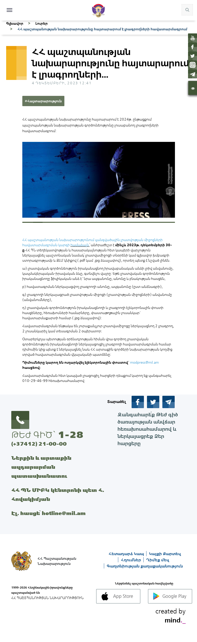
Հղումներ (131, 559)
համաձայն (80, 245)
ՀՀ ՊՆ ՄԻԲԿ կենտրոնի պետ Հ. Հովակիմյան (57, 494)
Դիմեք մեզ (157, 559)
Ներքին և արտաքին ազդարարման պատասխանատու (41, 467)
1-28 (70, 435)
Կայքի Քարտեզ (165, 553)
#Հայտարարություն (43, 101)
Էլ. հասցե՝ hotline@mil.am (48, 513)
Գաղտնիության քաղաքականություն (145, 565)
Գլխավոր (14, 23)
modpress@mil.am (144, 362)
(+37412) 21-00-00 (39, 444)
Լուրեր (41, 23)
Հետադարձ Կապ (127, 553)
